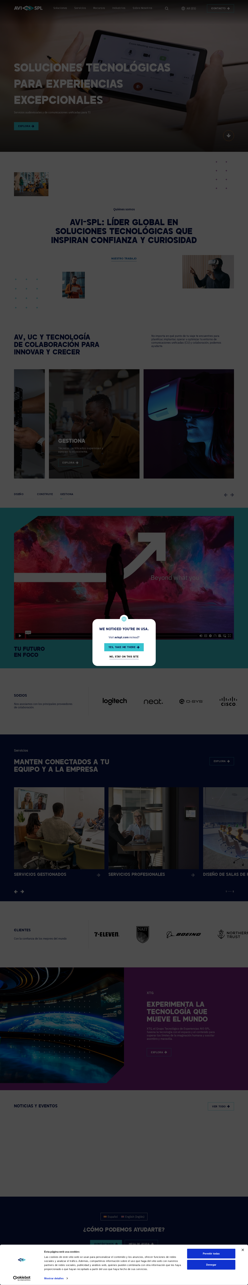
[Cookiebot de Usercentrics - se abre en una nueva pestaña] (22, 1278)
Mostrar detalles (54, 1278)
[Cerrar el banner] (243, 1250)
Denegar (211, 1264)
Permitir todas (211, 1253)
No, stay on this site (124, 657)
